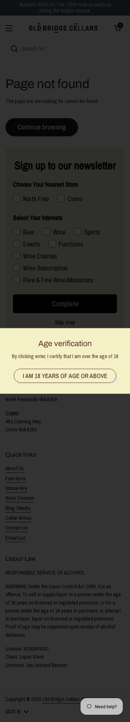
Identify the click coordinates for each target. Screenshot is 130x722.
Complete (34, 400)
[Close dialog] (122, 313)
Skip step (34, 409)
